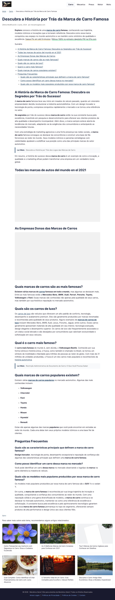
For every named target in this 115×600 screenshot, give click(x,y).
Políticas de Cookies (69, 595)
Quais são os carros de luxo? (30, 63)
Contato (82, 595)
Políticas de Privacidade (51, 595)
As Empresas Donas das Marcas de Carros (36, 56)
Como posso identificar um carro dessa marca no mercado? (46, 80)
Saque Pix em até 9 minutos (37, 39)
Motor (100, 4)
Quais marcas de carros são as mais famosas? (38, 60)
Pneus (91, 4)
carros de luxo (24, 314)
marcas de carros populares (41, 380)
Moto (108, 4)
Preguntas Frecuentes (27, 74)
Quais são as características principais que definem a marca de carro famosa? (54, 77)
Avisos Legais (35, 595)
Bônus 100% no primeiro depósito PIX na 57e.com (74, 39)
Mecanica (81, 4)
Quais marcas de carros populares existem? (37, 70)
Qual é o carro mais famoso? (30, 67)
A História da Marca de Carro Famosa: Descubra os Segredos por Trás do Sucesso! (54, 49)
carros (42, 292)
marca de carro (53, 30)
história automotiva (23, 360)
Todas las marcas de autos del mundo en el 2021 (39, 52)
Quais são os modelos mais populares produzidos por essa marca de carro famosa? (57, 84)
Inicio (4, 11)
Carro (70, 4)
